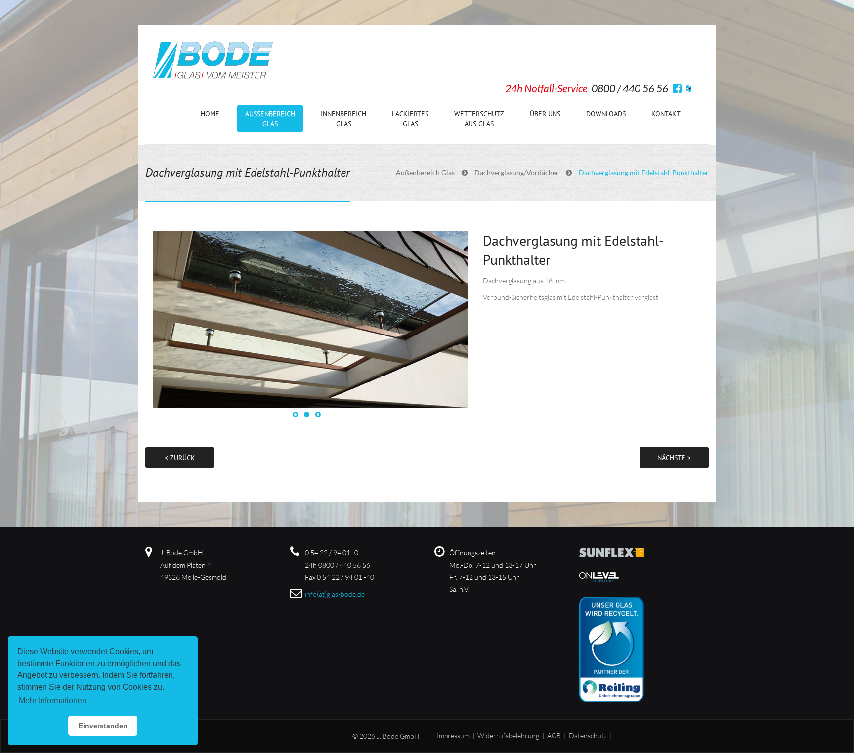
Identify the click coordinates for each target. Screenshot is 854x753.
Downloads (606, 113)
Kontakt (666, 113)
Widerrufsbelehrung (508, 735)
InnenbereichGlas (343, 118)
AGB (554, 735)
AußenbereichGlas (270, 118)
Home (210, 113)
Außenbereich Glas (425, 172)
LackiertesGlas (410, 118)
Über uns (545, 113)
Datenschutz (588, 735)
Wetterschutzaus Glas (479, 118)
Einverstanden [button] (103, 726)
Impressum (453, 735)
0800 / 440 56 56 (630, 88)
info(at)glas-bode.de (335, 594)
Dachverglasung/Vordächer (516, 172)
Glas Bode (213, 60)
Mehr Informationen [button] (52, 700)
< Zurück (180, 457)
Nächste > (674, 457)
